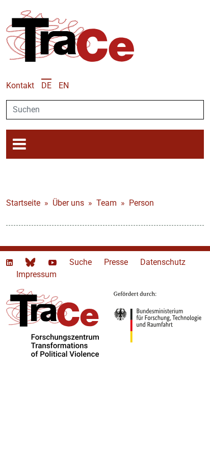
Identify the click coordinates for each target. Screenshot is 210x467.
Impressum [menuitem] (36, 274)
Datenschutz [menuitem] (163, 262)
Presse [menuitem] (117, 262)
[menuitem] (46, 85)
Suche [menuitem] (81, 262)
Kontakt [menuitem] (20, 85)
